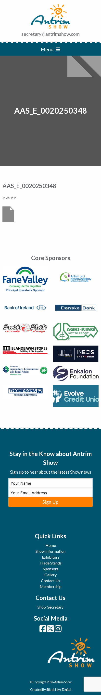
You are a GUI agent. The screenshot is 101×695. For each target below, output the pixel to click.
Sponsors (50, 568)
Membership (51, 586)
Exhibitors (50, 557)
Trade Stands (50, 563)
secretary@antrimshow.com (50, 34)
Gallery (50, 574)
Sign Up (50, 502)
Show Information (50, 551)
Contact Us (50, 580)
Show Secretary (50, 607)
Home (50, 545)
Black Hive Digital (59, 690)
